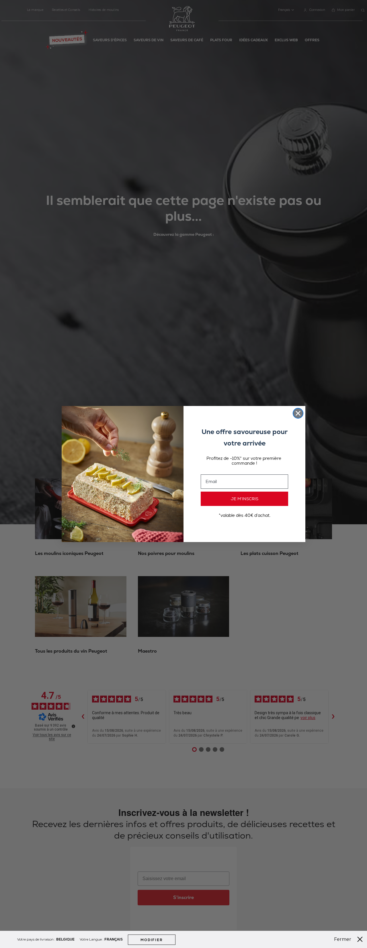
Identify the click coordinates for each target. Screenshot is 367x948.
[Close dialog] (298, 413)
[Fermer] (360, 939)
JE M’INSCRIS (244, 498)
